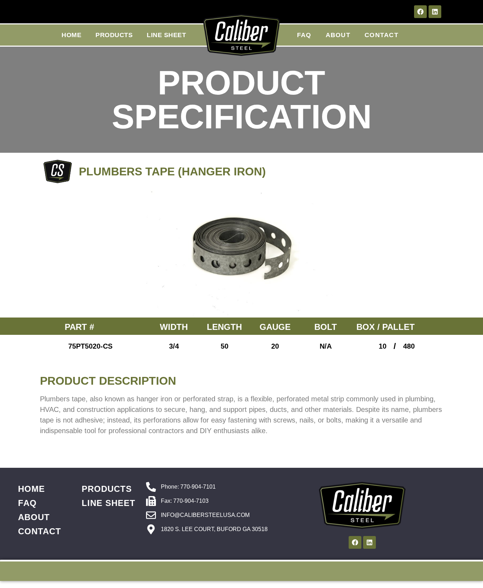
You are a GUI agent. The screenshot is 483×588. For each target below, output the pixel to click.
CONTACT (381, 35)
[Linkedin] (435, 11)
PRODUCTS (114, 35)
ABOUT (338, 35)
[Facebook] (420, 11)
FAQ (304, 35)
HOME (71, 35)
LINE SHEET (166, 35)
